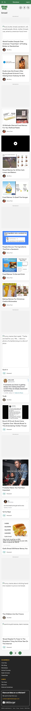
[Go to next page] (20, 653)
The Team (4, 682)
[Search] (5, 2)
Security (22, 708)
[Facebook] (24, 7)
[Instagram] (20, 7)
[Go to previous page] (11, 653)
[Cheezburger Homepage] (15, 703)
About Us (4, 684)
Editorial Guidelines (7, 687)
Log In (28, 2)
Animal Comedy (6, 670)
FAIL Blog (4, 665)
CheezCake (4, 675)
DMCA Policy (27, 708)
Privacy (17, 708)
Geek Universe (5, 673)
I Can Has (4, 663)
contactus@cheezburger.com (10, 698)
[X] (28, 7)
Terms (14, 708)
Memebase (16, 2)
